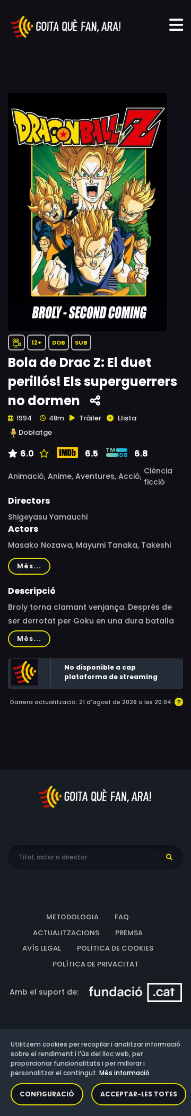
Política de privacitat (95, 964)
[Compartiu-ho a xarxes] (95, 401)
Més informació (124, 1072)
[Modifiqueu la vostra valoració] (42, 453)
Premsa (129, 933)
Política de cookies (115, 948)
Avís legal (41, 948)
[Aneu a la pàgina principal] (66, 26)
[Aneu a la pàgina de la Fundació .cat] (135, 992)
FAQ (122, 917)
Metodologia (72, 917)
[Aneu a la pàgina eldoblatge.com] (13, 433)
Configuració (47, 1094)
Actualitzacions (66, 933)
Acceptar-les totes (138, 1094)
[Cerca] (169, 857)
